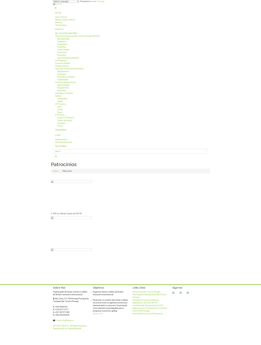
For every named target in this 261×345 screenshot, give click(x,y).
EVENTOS (59, 29)
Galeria (58, 96)
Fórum (60, 126)
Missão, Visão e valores (65, 20)
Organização (62, 79)
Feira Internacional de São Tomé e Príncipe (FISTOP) (77, 36)
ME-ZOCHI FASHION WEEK (66, 33)
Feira (59, 107)
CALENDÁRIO (60, 130)
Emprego (61, 123)
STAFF (58, 135)
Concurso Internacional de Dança (69, 69)
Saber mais (97, 313)
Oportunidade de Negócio (68, 58)
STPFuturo (59, 115)
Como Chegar (63, 50)
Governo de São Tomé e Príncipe (146, 292)
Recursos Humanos (63, 142)
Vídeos (60, 101)
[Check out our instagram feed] (190, 294)
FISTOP (58, 13)
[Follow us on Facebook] (175, 294)
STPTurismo (60, 104)
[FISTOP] (57, 4)
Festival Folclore (62, 66)
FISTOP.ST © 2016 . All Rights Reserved (70, 326)
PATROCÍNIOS (61, 146)
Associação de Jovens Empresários (148, 313)
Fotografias (62, 99)
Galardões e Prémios (64, 93)
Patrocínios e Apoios (66, 77)
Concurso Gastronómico (65, 82)
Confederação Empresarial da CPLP (148, 305)
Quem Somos (61, 17)
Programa (61, 41)
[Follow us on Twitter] (183, 294)
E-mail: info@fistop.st (64, 320)
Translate (100, 1)
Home (55, 171)
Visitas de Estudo (64, 120)
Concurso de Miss (62, 63)
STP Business (61, 60)
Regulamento (63, 71)
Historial (58, 22)
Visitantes (61, 47)
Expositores (62, 44)
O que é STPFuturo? (65, 118)
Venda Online (61, 25)
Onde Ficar (61, 52)
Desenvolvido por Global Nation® (67, 328)
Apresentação (63, 39)
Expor (59, 112)
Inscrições (61, 55)
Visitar (60, 109)
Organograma (61, 139)
